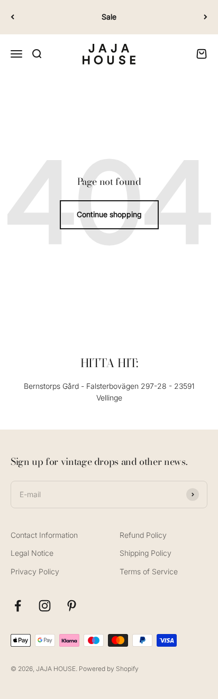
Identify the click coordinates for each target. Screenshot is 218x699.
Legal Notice (32, 552)
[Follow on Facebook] (18, 606)
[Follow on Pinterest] (72, 606)
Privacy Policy (35, 571)
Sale (109, 16)
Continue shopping (109, 214)
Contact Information (44, 534)
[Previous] (12, 17)
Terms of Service (149, 571)
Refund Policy (143, 534)
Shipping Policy (145, 552)
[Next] (205, 17)
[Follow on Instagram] (45, 606)
